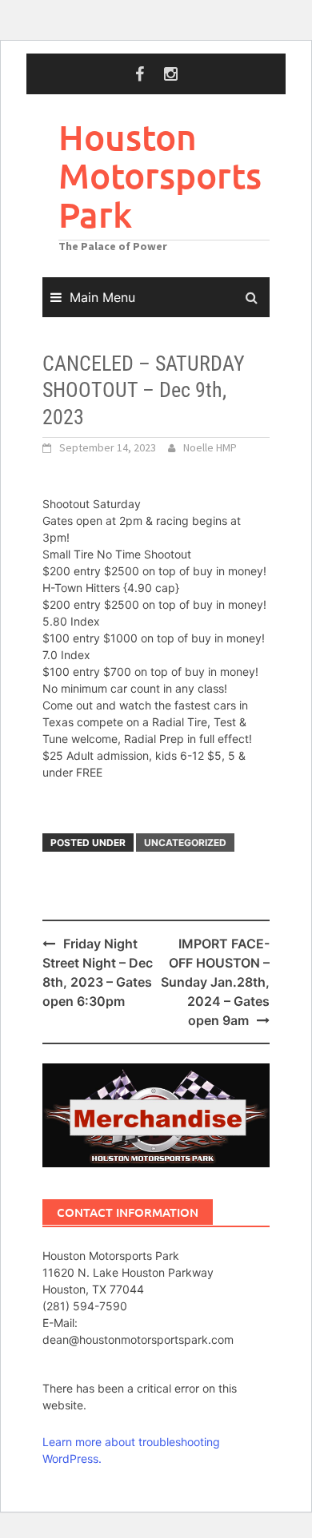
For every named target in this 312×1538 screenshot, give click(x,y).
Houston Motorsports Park (160, 175)
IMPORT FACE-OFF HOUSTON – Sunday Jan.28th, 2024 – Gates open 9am (215, 982)
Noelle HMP (210, 447)
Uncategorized (185, 842)
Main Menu (102, 297)
